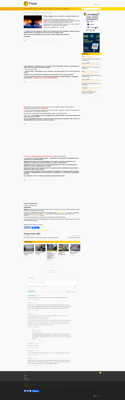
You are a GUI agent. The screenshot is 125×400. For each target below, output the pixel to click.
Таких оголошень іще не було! (74, 253)
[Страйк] (34, 286)
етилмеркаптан (62, 212)
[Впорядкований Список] (36, 286)
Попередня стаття (29, 235)
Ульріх (41, 332)
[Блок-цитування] (40, 286)
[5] (74, 241)
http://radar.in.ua (26, 385)
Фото (45, 8)
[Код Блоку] (42, 286)
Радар (32, 3)
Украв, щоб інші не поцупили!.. (39, 253)
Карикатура (66, 8)
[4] (73, 241)
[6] (75, 241)
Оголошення (58, 8)
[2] (71, 241)
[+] (47, 286)
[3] (72, 241)
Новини (30, 8)
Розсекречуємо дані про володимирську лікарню (28, 253)
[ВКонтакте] (37, 234)
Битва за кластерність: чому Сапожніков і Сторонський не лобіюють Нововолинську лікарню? (51, 255)
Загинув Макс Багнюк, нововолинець (62, 253)
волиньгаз (39, 230)
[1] (70, 241)
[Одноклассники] (39, 234)
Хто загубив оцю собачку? (74, 237)
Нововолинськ (45, 230)
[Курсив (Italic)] (31, 286)
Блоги (40, 8)
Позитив (51, 8)
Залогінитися (31, 277)
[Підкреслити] (33, 286)
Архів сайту (97, 4)
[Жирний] (29, 286)
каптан (31, 215)
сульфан (36, 215)
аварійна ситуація (32, 230)
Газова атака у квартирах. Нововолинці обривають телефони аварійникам (41, 237)
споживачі (51, 230)
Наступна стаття (75, 235)
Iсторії (35, 8)
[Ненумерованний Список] (38, 286)
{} (45, 286)
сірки (44, 214)
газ (41, 230)
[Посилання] (43, 286)
